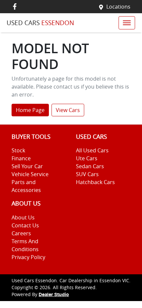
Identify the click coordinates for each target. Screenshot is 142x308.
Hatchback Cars (95, 182)
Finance (21, 158)
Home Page (30, 110)
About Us (23, 217)
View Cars (68, 110)
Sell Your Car (27, 166)
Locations (118, 6)
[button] (127, 22)
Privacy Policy (28, 257)
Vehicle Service (30, 174)
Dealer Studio (54, 294)
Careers (21, 233)
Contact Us (25, 225)
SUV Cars (87, 174)
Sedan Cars (90, 166)
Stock (18, 150)
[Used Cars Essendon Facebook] (16, 6)
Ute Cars (86, 158)
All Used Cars (92, 150)
